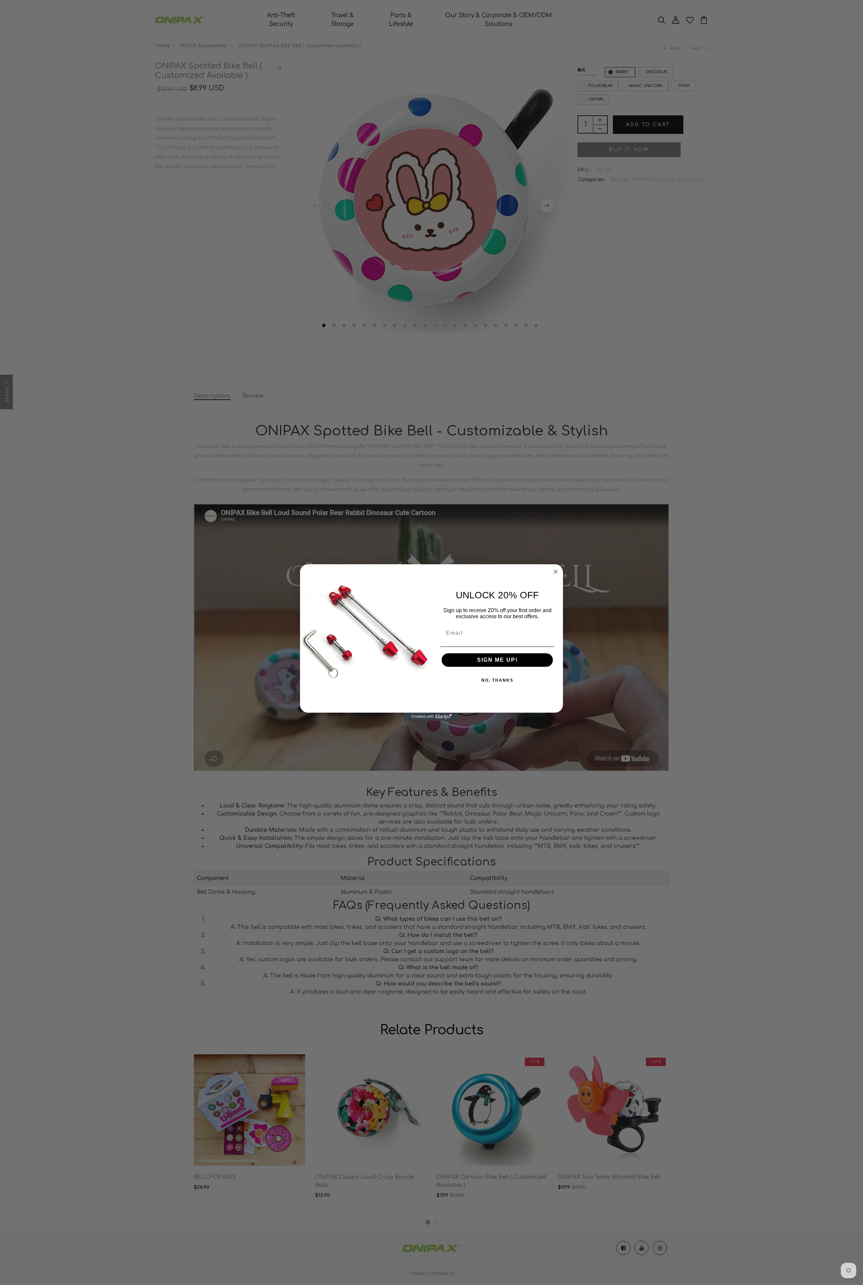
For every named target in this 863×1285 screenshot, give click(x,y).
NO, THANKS (497, 680)
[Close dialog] (556, 572)
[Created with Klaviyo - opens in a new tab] (431, 717)
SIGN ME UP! (497, 660)
